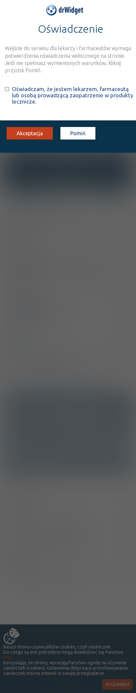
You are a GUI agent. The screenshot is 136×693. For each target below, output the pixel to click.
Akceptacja (30, 133)
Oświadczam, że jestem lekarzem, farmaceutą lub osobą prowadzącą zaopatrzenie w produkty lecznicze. (72, 95)
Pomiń (77, 133)
